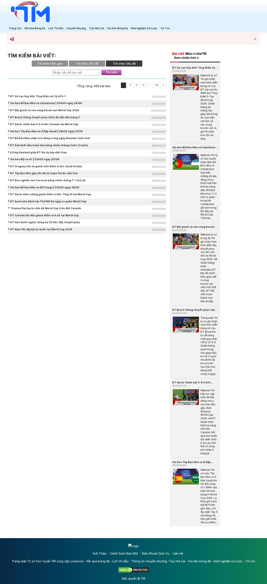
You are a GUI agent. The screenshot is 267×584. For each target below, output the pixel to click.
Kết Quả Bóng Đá (35, 28)
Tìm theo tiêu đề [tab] (124, 63)
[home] (29, 12)
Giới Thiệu (99, 553)
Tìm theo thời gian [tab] (50, 63)
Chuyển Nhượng (76, 28)
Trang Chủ (15, 28)
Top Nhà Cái (96, 28)
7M (143, 578)
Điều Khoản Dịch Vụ (155, 553)
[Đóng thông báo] (255, 39)
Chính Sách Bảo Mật (124, 553)
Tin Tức (165, 28)
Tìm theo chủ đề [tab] (87, 63)
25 (156, 85)
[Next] (163, 85)
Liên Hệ (178, 553)
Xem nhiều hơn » (186, 57)
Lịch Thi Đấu (55, 28)
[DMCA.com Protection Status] (133, 569)
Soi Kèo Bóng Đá (117, 28)
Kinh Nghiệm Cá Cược (144, 28)
